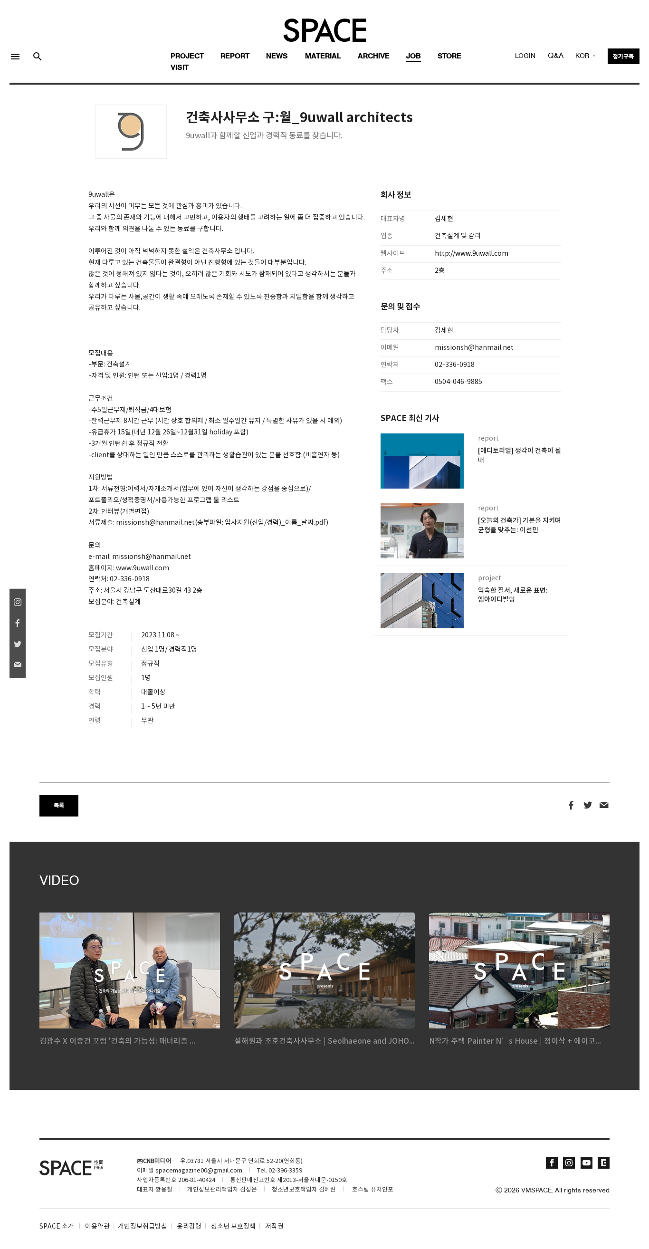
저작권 (274, 1226)
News (277, 56)
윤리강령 (189, 1226)
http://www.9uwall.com (471, 254)
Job (413, 56)
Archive (374, 56)
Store (449, 56)
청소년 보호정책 (233, 1226)
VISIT (180, 68)
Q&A (555, 56)
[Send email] (604, 805)
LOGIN (525, 56)
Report (234, 56)
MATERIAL (323, 56)
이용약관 (97, 1226)
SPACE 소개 (56, 1226)
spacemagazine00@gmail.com (198, 1170)
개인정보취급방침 (142, 1226)
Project (187, 56)
